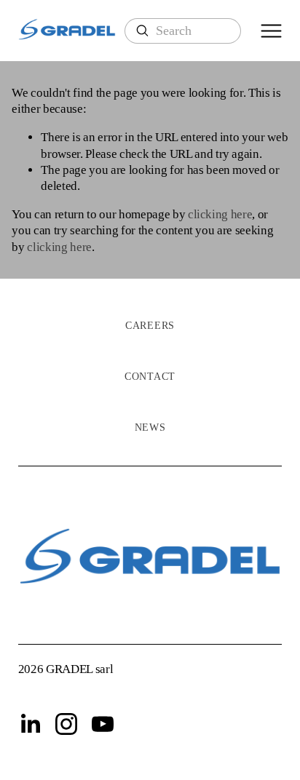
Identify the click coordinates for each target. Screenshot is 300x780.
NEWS (150, 427)
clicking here (220, 214)
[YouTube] (102, 724)
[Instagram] (66, 724)
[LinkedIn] (30, 724)
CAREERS (150, 325)
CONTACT (150, 376)
